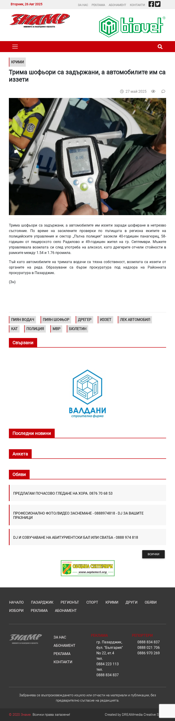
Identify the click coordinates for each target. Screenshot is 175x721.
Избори (16, 610)
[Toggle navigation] (15, 46)
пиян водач (22, 319)
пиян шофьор (56, 319)
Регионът (70, 602)
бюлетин (77, 329)
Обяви (151, 602)
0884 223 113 (107, 664)
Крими (112, 602)
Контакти (137, 5)
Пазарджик (42, 602)
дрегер (84, 319)
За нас (83, 5)
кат (14, 329)
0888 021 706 (148, 647)
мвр (56, 329)
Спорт (92, 602)
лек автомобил (135, 319)
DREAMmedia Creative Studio (144, 715)
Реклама (98, 5)
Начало (16, 602)
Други (131, 602)
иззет (105, 319)
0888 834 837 (107, 675)
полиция (35, 329)
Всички (153, 554)
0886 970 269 (148, 653)
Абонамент (117, 5)
